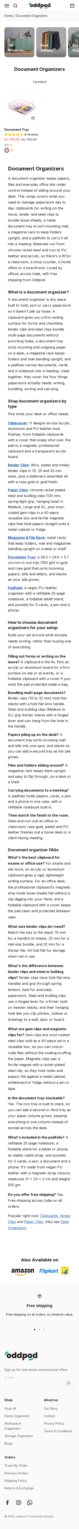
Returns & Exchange (19, 1488)
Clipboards (17, 423)
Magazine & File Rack (26, 537)
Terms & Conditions (58, 1431)
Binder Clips (18, 465)
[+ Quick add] (33, 118)
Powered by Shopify (40, 1516)
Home (8, 16)
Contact (49, 1416)
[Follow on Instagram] (19, 1503)
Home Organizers (17, 1416)
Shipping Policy (15, 1481)
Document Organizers (31, 16)
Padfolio (15, 588)
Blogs (8, 1443)
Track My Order (15, 1465)
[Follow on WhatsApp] (30, 1503)
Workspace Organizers (12, 1426)
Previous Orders (16, 1473)
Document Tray (16, 129)
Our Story (51, 1408)
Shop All (10, 1408)
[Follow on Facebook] (7, 1503)
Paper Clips (18, 490)
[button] (14, 134)
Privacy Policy (54, 1423)
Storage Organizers (18, 1436)
